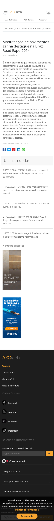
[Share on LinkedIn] (18, 150)
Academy (42, 20)
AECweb (9, 28)
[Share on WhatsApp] (23, 150)
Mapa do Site (8, 379)
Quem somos (8, 372)
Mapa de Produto (10, 385)
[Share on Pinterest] (13, 150)
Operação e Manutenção (16, 491)
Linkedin (12, 421)
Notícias (37, 28)
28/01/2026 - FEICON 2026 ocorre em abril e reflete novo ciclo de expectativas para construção (26, 173)
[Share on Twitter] (9, 150)
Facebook (12, 403)
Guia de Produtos (11, 20)
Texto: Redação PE (10, 55)
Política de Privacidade (27, 509)
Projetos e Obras (12, 471)
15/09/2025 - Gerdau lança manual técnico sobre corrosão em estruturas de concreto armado (25, 190)
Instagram (13, 430)
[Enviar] (49, 453)
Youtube (12, 412)
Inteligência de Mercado (16, 481)
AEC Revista (29, 20)
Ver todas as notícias (13, 245)
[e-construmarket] (13, 460)
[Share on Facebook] (4, 150)
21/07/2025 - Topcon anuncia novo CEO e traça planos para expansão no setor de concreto (24, 220)
